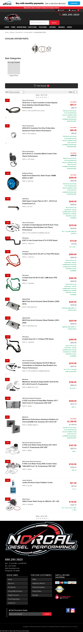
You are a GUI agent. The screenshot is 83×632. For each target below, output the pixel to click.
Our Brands (11, 587)
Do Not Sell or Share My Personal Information (14, 631)
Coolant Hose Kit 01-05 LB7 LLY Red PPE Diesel (40, 254)
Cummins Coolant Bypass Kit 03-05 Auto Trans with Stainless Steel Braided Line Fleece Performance (40, 227)
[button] (35, 518)
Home (10, 579)
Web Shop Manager (72, 626)
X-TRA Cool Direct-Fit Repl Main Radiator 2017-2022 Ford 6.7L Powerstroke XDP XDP (40, 401)
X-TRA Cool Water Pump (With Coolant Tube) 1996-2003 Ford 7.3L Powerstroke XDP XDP (39, 464)
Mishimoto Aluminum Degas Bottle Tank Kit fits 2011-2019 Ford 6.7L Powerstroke (40, 382)
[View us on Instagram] (73, 610)
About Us (11, 583)
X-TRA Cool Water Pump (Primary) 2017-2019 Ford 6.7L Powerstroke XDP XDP (39, 446)
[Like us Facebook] (68, 610)
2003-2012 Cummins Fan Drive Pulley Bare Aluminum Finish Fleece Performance (38, 129)
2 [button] (38, 518)
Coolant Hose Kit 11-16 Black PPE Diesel (38, 339)
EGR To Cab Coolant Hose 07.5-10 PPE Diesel (39, 240)
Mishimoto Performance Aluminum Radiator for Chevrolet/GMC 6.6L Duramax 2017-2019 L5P (40, 420)
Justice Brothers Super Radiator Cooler (37, 482)
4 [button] (42, 518)
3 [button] (40, 518)
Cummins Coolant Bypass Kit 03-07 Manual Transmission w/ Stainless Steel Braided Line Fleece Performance (39, 365)
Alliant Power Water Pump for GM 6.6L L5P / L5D (40, 501)
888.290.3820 (14, 559)
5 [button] (44, 518)
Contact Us (11, 603)
